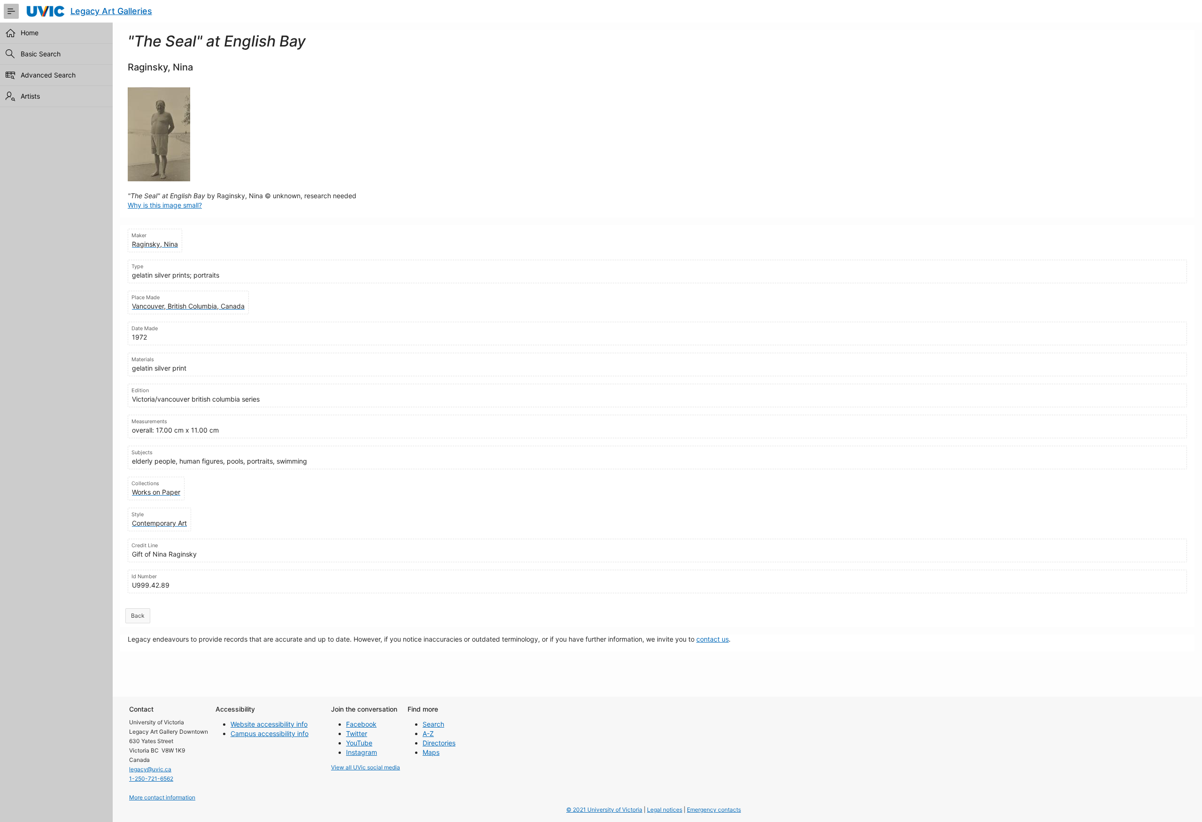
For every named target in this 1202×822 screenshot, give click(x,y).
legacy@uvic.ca (150, 769)
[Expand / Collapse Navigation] (11, 11)
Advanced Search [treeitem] (48, 75)
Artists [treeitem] (30, 96)
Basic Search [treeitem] (41, 54)
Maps (431, 752)
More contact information (162, 797)
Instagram (361, 752)
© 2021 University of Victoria (604, 809)
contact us (712, 639)
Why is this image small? (165, 205)
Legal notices (664, 809)
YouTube (359, 743)
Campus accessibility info (269, 733)
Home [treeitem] (30, 33)
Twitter (356, 733)
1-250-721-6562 (151, 778)
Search (433, 724)
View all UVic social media (365, 767)
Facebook (361, 724)
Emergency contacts (714, 809)
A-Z (428, 733)
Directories (439, 743)
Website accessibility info (269, 724)
